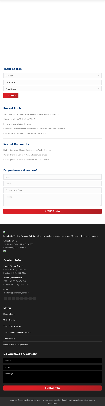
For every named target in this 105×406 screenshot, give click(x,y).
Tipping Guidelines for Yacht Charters (35, 150)
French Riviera (72, 400)
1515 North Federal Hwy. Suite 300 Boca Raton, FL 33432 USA (18, 246)
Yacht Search (9, 320)
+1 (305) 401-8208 (18, 273)
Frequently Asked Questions (15, 345)
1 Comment (63, 39)
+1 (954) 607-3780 (18, 281)
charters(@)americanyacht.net (16, 293)
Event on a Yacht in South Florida (17, 124)
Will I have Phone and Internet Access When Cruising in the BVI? (31, 114)
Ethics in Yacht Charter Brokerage (32, 155)
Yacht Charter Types (12, 326)
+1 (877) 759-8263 (18, 269)
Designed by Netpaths (87, 400)
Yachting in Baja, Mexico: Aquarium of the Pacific (45, 34)
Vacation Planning (24, 39)
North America (12, 39)
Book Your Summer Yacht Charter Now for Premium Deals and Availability (34, 128)
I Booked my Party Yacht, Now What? (19, 119)
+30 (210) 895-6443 (19, 284)
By (38, 39)
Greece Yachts (48, 400)
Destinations (8, 314)
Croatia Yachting (60, 400)
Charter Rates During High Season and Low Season (25, 133)
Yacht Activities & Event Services (17, 332)
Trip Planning (9, 338)
